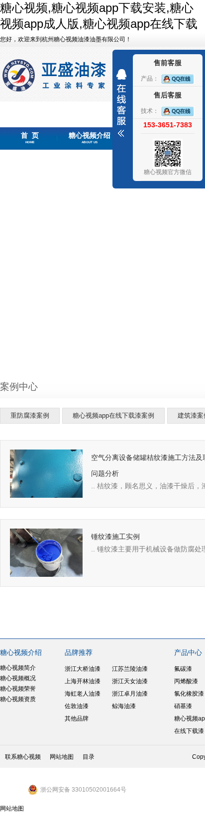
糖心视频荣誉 (18, 688)
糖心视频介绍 (89, 137)
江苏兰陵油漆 (130, 668)
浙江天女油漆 (130, 681)
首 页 (30, 137)
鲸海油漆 (124, 706)
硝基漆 (183, 706)
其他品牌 (77, 718)
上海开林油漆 (83, 681)
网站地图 (62, 756)
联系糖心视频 (23, 756)
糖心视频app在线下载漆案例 (113, 415)
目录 (89, 756)
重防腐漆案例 (29, 415)
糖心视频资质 (18, 699)
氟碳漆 (183, 668)
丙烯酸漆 (186, 681)
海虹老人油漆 (83, 693)
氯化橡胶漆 (189, 693)
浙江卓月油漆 (130, 693)
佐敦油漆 (77, 706)
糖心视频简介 (18, 667)
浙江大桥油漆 (83, 668)
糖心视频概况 (18, 678)
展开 (121, 103)
